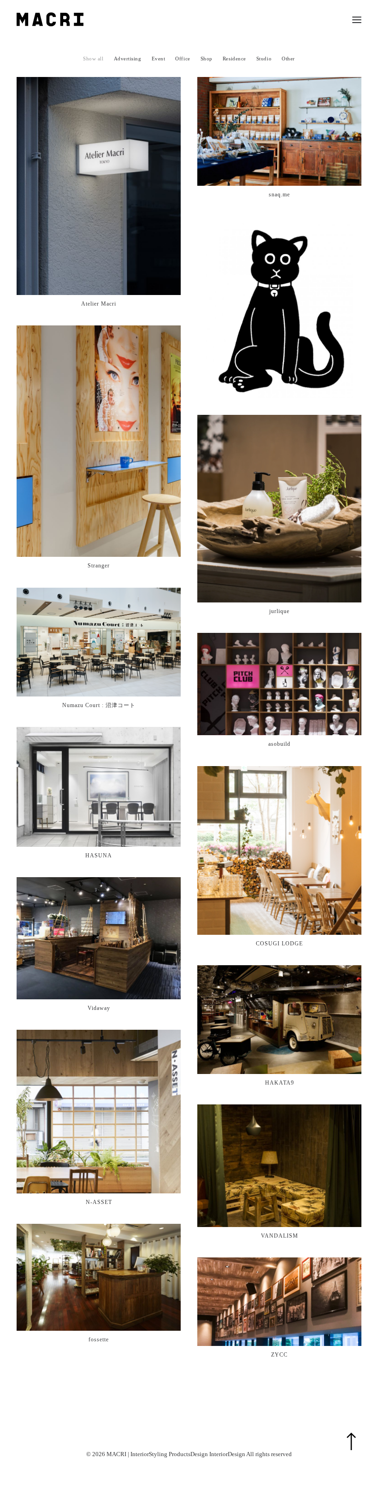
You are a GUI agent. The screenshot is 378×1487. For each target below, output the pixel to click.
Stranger (99, 565)
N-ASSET (99, 1202)
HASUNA (98, 855)
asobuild (279, 744)
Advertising (128, 58)
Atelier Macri (98, 304)
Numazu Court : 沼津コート (99, 705)
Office (182, 58)
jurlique (279, 611)
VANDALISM (279, 1236)
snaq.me (279, 194)
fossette (99, 1339)
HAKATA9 (279, 1083)
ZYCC (279, 1354)
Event (158, 58)
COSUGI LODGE (279, 943)
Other (288, 58)
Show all (93, 58)
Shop (207, 58)
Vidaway (99, 1008)
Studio (264, 58)
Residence (234, 58)
